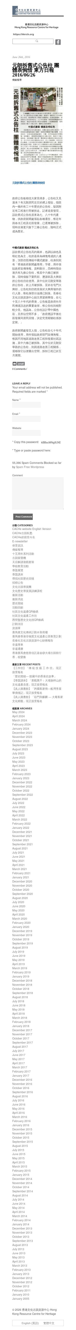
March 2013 (19, 1265)
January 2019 (20, 976)
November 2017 (22, 1034)
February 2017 (21, 1071)
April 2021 (18, 865)
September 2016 (22, 1092)
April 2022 (18, 815)
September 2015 (22, 1142)
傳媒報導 (17, 79)
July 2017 (18, 1051)
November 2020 (22, 885)
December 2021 (22, 832)
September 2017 (22, 1042)
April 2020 (18, 914)
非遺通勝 (17, 649)
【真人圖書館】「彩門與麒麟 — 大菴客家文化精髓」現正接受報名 (37, 699)
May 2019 (18, 960)
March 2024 (19, 720)
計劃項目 (17, 624)
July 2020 (18, 902)
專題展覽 (17, 570)
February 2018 (21, 1022)
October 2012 (20, 1286)
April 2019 (18, 964)
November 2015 (22, 1133)
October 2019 (20, 939)
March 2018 (19, 1018)
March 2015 (19, 1166)
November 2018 (22, 985)
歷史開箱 (17, 603)
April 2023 (18, 766)
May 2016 (18, 1108)
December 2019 (22, 931)
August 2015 (20, 1146)
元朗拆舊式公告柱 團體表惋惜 (28, 183)
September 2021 (22, 844)
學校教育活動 (20, 566)
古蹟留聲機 (19, 558)
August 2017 (20, 1046)
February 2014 (21, 1220)
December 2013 (22, 1228)
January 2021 (20, 877)
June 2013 (18, 1253)
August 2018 (20, 997)
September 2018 (22, 993)
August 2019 (20, 947)
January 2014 (20, 1224)
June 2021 (18, 856)
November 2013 (22, 1232)
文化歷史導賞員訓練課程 (27, 591)
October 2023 (20, 741)
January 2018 (20, 1026)
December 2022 (22, 782)
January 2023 (20, 778)
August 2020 (20, 898)
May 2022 (18, 811)
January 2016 (20, 1125)
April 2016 (18, 1113)
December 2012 (22, 1278)
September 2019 (22, 943)
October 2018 (20, 989)
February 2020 (21, 923)
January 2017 (20, 1075)
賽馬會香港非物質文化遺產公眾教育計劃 (36, 636)
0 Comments (19, 369)
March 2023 (19, 770)
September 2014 (22, 1191)
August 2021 (20, 848)
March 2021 (19, 869)
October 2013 (20, 1237)
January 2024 (20, 728)
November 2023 (22, 737)
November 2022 (22, 786)
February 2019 (21, 972)
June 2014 (18, 1203)
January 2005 (20, 1298)
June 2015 (18, 1154)
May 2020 (18, 910)
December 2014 (22, 1179)
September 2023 (22, 745)
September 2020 (22, 894)
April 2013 (18, 1261)
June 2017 (18, 1055)
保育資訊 (17, 545)
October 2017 (20, 1038)
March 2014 (19, 1216)
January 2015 (20, 1175)
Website (16, 428)
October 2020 (20, 890)
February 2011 (21, 1290)
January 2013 (20, 1274)
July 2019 (18, 951)
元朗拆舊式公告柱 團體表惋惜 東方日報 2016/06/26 (35, 70)
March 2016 (19, 1117)
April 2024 (18, 716)
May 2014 (18, 1208)
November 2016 (22, 1084)
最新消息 (17, 599)
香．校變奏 (19, 657)
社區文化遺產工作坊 (24, 615)
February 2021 (21, 873)
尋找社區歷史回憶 (23, 578)
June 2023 (18, 757)
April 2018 (18, 1013)
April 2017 (18, 1063)
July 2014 (18, 1199)
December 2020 (22, 881)
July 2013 (18, 1249)
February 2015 (21, 1170)
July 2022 (18, 803)
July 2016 (18, 1100)
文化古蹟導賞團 (21, 587)
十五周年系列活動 (23, 554)
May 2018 (18, 1009)
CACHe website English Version (31, 529)
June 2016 (18, 1104)
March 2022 (19, 819)
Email (15, 414)
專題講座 (17, 574)
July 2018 (18, 1001)
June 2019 (18, 956)
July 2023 (18, 753)
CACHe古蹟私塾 (22, 533)
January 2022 (20, 828)
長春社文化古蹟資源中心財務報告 (32, 640)
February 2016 (21, 1121)
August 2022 (20, 799)
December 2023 (22, 733)
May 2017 (18, 1059)
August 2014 (20, 1195)
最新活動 (17, 595)
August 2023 (20, 749)
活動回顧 (17, 607)
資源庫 (16, 628)
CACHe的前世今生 (23, 537)
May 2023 (18, 761)
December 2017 (22, 1030)
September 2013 (22, 1241)
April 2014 (18, 1212)
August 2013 (20, 1245)
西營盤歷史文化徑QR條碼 (28, 620)
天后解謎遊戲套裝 (23, 562)
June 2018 (18, 1005)
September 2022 (22, 795)
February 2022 (21, 823)
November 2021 (22, 836)
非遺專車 (17, 644)
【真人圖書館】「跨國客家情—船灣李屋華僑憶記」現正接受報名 (36, 691)
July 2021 (18, 852)
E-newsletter (20, 541)
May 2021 (18, 861)
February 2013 (21, 1270)
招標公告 (17, 582)
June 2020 (18, 906)
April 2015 (18, 1162)
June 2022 (18, 807)
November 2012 (22, 1282)
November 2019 (22, 935)
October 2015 (20, 1137)
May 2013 (18, 1257)
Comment (17, 475)
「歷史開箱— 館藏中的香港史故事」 (34, 676)
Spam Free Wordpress (30, 467)
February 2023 (21, 774)
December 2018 (22, 980)
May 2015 (18, 1158)
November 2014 (22, 1183)
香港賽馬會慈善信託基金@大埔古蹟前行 (36, 653)
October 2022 (20, 790)
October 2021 (20, 840)
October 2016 (20, 1088)
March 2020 (19, 918)
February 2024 (21, 724)
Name (15, 400)
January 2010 (20, 1294)
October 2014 (20, 1187)
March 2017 (19, 1067)
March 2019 (19, 968)
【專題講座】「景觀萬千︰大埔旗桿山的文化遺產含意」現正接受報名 (36, 682)
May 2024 (18, 712)
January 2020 (20, 927)
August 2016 (20, 1096)
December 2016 (22, 1080)
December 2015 (22, 1129)
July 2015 (18, 1150)
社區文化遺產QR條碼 (25, 611)
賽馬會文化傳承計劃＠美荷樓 (30, 632)
